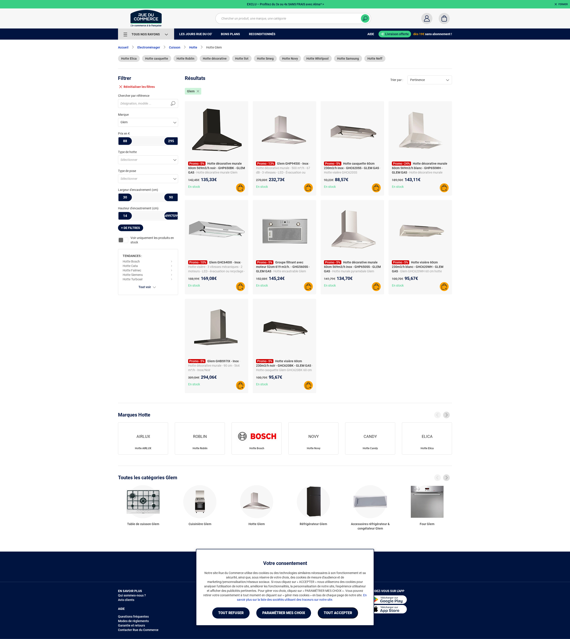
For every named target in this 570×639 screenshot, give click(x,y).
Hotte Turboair (133, 279)
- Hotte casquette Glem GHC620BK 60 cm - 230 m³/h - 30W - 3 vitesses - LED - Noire (284, 370)
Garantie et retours (131, 625)
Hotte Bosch (131, 261)
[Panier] (444, 18)
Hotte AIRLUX (143, 448)
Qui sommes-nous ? (132, 595)
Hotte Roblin (185, 58)
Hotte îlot (241, 58)
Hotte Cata (130, 266)
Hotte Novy (290, 58)
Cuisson (174, 47)
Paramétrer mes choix (283, 613)
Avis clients (126, 600)
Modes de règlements (133, 621)
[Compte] (427, 18)
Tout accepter (338, 613)
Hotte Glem (256, 524)
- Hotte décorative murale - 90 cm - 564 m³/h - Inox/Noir (214, 365)
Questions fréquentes (133, 616)
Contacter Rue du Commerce (138, 630)
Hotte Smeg (265, 58)
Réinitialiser (139, 87)
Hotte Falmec (132, 270)
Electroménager (148, 47)
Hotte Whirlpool (317, 58)
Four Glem (427, 524)
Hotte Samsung (348, 58)
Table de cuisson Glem (143, 524)
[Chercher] (365, 18)
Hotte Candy (370, 448)
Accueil (123, 47)
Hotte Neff (374, 58)
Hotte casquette (156, 58)
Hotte (193, 47)
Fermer (563, 4)
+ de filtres (130, 228)
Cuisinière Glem (200, 524)
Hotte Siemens (133, 275)
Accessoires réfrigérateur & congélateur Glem (370, 526)
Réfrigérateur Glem (313, 524)
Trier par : (396, 80)
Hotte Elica (129, 58)
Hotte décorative (215, 58)
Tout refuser (231, 613)
